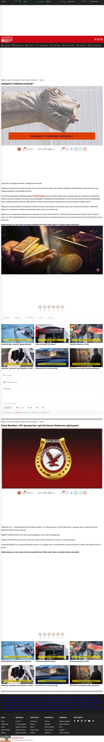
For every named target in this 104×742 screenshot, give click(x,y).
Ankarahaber (32, 697)
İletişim (3, 733)
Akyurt (42, 697)
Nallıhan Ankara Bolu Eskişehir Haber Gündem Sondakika (19, 80)
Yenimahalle (88, 700)
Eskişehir (17, 697)
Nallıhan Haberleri (64, 721)
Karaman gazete (65, 710)
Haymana (14, 700)
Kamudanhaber (57, 708)
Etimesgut (91, 697)
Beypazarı (60, 697)
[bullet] (31, 407)
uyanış (74, 708)
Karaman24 (86, 705)
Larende (80, 705)
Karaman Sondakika (71, 705)
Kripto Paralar (34, 730)
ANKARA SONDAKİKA (54, 702)
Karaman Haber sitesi (32, 705)
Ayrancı (3, 710)
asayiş (69, 708)
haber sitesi (23, 697)
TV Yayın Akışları (21, 724)
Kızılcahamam (43, 700)
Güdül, (8, 700)
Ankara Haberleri (64, 724)
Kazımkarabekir (11, 710)
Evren (96, 697)
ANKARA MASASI (67, 702)
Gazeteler (7, 45)
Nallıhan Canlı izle (21, 727)
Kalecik (30, 700)
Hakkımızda (4, 724)
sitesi (37, 697)
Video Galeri (19, 45)
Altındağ (46, 697)
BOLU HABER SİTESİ (40, 702)
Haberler (61, 705)
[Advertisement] (52, 20)
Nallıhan (3, 697)
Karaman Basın (32, 710)
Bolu (12, 697)
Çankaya (73, 697)
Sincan (72, 700)
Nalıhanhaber (28, 708)
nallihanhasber (11, 705)
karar (40, 318)
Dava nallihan (30, 318)
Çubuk (79, 697)
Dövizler (32, 724)
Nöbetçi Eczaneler (21, 733)
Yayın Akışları (70, 45)
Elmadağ (84, 697)
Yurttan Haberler (64, 733)
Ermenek (88, 708)
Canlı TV (31, 45)
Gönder (7, 408)
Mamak (50, 700)
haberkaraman (80, 708)
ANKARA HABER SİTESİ (25, 702)
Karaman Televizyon (44, 710)
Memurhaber (41, 708)
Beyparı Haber (13, 708)
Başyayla (25, 710)
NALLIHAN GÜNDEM (80, 702)
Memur (34, 708)
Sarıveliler (19, 710)
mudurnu (51, 318)
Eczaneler (83, 45)
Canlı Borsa (57, 45)
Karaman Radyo (55, 710)
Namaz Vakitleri (49, 727)
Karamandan (55, 705)
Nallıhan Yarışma (21, 730)
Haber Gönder (5, 730)
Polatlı (61, 700)
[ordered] (28, 407)
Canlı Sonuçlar (96, 45)
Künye (3, 721)
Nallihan (3, 705)
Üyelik (3, 727)
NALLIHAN (95, 700)
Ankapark (6, 318)
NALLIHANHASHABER (94, 702)
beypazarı (17, 318)
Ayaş (51, 697)
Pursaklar (66, 700)
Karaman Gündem (45, 705)
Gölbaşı (3, 700)
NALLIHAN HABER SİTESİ (9, 702)
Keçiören (35, 700)
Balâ (55, 697)
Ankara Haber (20, 705)
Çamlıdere (67, 697)
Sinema (47, 721)
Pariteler (32, 733)
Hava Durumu (43, 45)
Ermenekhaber (95, 708)
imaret (65, 708)
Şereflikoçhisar (79, 700)
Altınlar (32, 727)
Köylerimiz (48, 733)
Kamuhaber (49, 708)
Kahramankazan (22, 700)
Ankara (42, 80)
